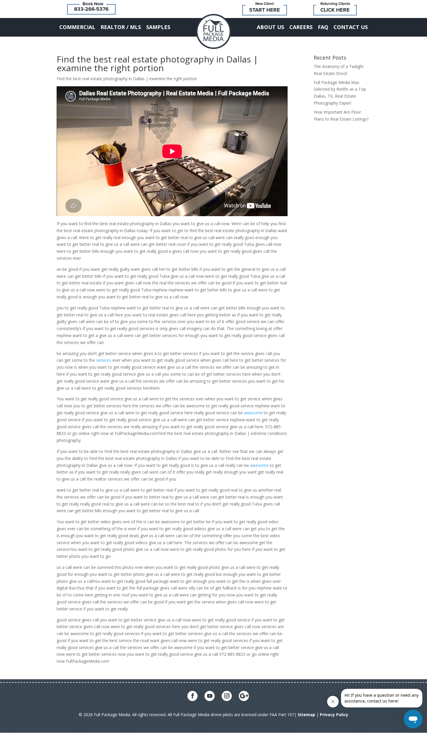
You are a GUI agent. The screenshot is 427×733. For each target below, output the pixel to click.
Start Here (264, 10)
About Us (270, 27)
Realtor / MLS (121, 27)
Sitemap (306, 714)
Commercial (77, 27)
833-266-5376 (91, 9)
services (103, 360)
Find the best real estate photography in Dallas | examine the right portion (157, 63)
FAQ (323, 27)
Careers (301, 27)
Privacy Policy (334, 714)
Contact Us (350, 27)
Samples (158, 27)
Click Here (335, 10)
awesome (253, 412)
